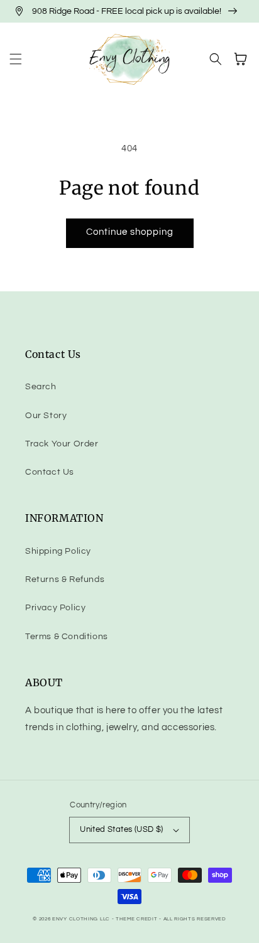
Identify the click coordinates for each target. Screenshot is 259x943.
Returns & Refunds (64, 579)
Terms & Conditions (66, 636)
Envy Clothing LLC (81, 919)
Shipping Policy (58, 551)
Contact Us (49, 472)
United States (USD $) (121, 829)
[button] (16, 59)
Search (41, 386)
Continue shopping (130, 232)
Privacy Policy (55, 607)
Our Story (46, 415)
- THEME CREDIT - (137, 919)
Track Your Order (62, 443)
